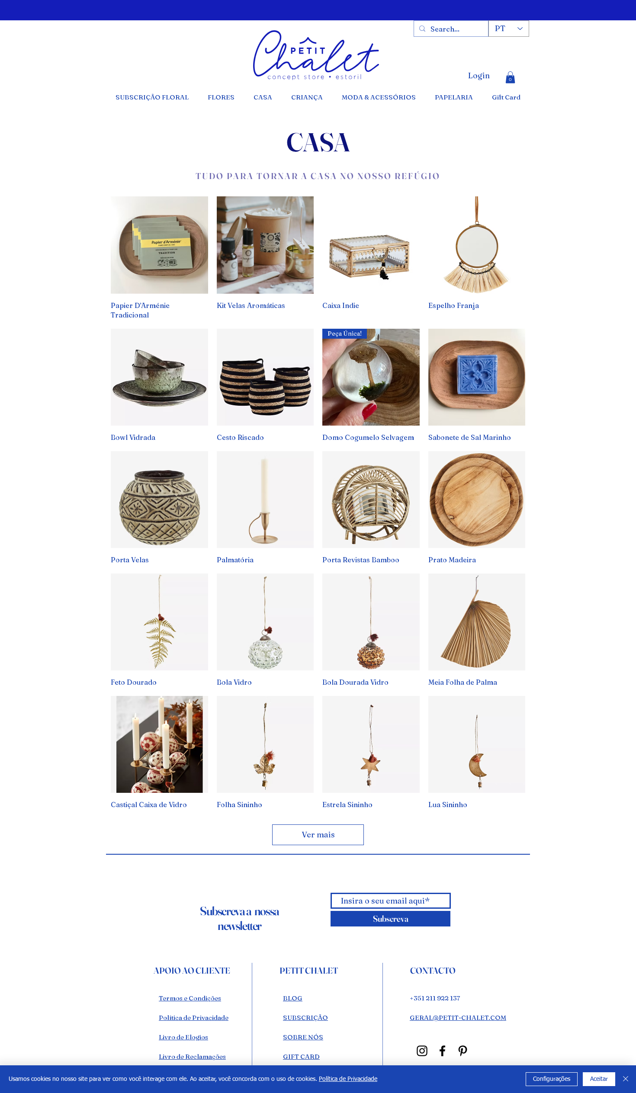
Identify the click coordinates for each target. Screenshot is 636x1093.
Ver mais (318, 835)
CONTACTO (433, 970)
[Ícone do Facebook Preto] (442, 1051)
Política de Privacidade (348, 1079)
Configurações (551, 1079)
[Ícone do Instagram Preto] (422, 1051)
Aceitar (599, 1079)
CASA (318, 142)
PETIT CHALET (308, 970)
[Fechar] (625, 1079)
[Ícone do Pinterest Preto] (463, 1051)
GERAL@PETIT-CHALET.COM (458, 1017)
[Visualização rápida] (159, 245)
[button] (510, 77)
